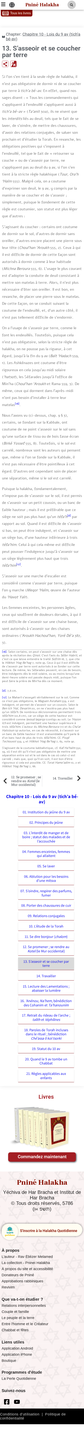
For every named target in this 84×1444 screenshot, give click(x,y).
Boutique (9, 1361)
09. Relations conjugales (46, 915)
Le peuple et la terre (18, 1318)
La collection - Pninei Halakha (26, 1263)
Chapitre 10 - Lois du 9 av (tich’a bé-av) (43, 36)
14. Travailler (46, 976)
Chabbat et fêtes (15, 1330)
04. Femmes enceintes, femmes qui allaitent (46, 853)
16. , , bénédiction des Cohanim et (46, 1002)
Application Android (17, 1348)
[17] (18, 564)
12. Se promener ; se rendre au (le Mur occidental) (46, 948)
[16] (17, 404)
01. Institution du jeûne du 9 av (46, 812)
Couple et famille (15, 1312)
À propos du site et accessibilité (27, 1269)
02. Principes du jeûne (46, 822)
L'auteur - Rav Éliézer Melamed (27, 1257)
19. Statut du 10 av (46, 1048)
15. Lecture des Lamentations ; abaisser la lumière (46, 988)
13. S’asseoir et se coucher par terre (46, 963)
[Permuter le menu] (12, 5)
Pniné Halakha (42, 5)
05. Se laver (46, 866)
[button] (71, 5)
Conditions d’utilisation (19, 1414)
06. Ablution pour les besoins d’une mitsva (46, 878)
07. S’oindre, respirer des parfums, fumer (46, 893)
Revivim (8, 1287)
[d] (69, 516)
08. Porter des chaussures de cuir (46, 905)
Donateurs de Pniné (18, 1275)
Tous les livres (20, 13)
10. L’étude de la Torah (46, 926)
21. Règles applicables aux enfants (46, 1075)
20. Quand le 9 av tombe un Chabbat (46, 1061)
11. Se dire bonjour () (46, 936)
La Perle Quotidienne (19, 1379)
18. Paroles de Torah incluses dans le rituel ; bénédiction (46, 1034)
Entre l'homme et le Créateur (25, 1324)
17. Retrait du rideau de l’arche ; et (46, 1017)
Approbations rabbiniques (22, 1281)
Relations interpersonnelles (24, 1306)
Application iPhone (17, 1354)
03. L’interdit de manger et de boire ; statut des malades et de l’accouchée (46, 836)
